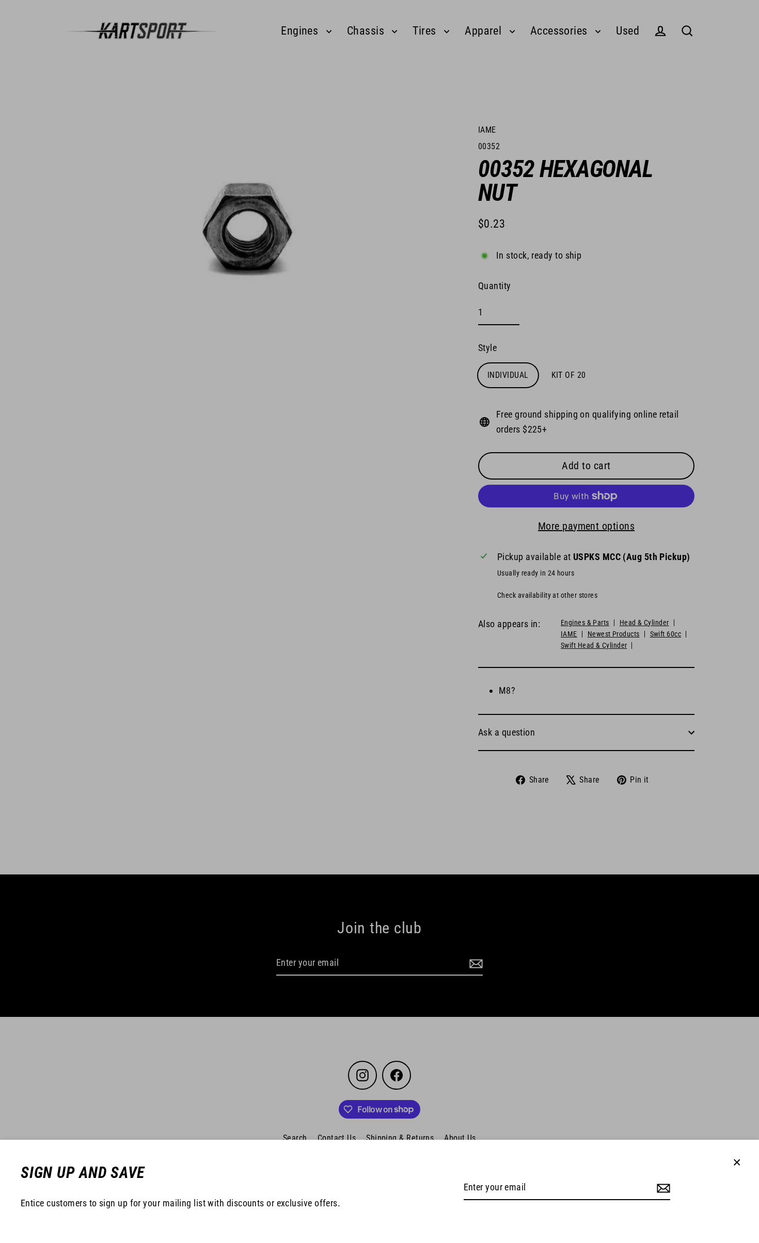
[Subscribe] (662, 1188)
